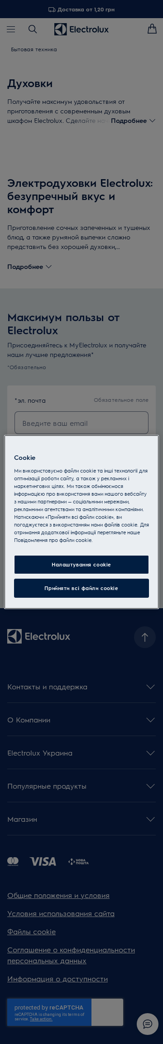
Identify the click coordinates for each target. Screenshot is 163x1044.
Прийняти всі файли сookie (81, 588)
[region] (81, 522)
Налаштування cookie (81, 564)
